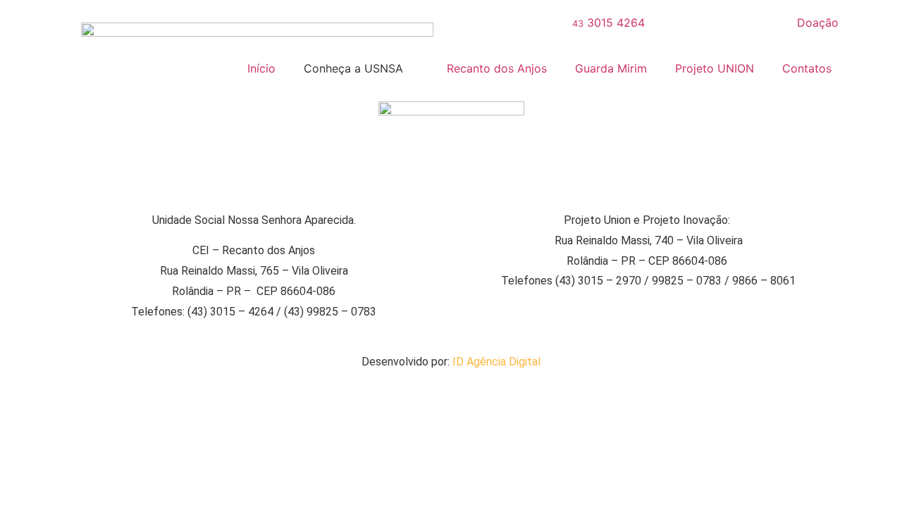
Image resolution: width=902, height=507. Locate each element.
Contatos (807, 68)
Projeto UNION (714, 68)
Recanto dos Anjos (497, 68)
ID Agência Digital (496, 361)
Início (261, 68)
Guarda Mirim (611, 68)
